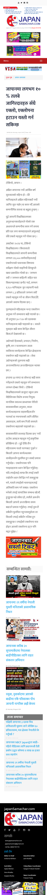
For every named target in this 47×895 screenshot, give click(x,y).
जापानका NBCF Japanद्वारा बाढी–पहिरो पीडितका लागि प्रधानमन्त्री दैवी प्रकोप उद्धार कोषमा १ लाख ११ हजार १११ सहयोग (23, 748)
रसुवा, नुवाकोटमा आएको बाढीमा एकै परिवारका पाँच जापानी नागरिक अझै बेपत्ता (20, 699)
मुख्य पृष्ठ (9, 77)
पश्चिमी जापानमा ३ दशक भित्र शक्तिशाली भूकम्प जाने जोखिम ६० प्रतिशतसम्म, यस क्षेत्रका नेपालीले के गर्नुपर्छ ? (22, 728)
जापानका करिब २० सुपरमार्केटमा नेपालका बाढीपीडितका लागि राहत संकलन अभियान (19, 653)
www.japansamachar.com (13, 840)
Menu (6, 61)
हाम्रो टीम (8, 852)
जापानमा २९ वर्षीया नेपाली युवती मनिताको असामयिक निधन (21, 607)
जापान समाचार (20, 77)
